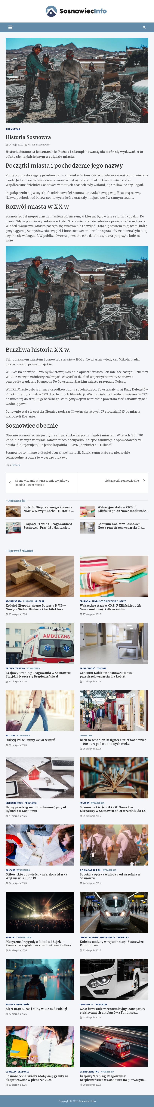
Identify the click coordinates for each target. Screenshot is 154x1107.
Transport (122, 937)
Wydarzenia (33, 668)
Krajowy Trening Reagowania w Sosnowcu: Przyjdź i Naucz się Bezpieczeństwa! (47, 527)
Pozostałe (86, 735)
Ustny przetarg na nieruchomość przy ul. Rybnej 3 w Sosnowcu (36, 809)
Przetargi (31, 802)
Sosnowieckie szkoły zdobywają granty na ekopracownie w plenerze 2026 (37, 1078)
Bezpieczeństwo (15, 668)
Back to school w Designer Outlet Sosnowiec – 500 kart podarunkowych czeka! (113, 742)
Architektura (14, 601)
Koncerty (11, 937)
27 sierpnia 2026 (92, 614)
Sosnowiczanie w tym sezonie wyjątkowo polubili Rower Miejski (42, 482)
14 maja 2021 (16, 144)
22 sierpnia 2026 (92, 950)
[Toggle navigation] (10, 27)
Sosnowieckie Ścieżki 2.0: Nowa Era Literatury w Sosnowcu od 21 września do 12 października (112, 811)
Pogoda (10, 1004)
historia (16, 465)
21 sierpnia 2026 (92, 1017)
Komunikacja (107, 937)
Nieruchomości (14, 802)
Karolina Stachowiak (39, 144)
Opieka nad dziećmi (90, 870)
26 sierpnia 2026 (18, 745)
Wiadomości (23, 1004)
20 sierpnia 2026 (18, 1084)
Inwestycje (86, 1004)
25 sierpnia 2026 (18, 816)
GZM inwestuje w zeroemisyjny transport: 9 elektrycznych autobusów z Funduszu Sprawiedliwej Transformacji (112, 1012)
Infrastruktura (89, 937)
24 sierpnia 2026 (18, 883)
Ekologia (23, 1071)
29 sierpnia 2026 (18, 614)
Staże (122, 601)
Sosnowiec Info (87, 1101)
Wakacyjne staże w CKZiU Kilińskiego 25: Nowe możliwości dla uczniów (122, 511)
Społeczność (87, 668)
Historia (28, 601)
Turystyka (13, 129)
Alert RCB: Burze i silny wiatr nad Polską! (36, 1009)
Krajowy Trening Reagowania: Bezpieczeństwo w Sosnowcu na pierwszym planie (112, 1079)
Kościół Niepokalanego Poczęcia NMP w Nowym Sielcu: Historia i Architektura (47, 511)
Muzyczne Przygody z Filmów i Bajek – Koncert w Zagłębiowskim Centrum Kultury (38, 943)
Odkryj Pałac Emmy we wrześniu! (30, 740)
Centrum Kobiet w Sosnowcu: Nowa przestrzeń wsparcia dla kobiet (120, 527)
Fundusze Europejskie (105, 601)
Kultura (39, 601)
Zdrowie (101, 668)
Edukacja (85, 601)
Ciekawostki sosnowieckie (121, 480)
